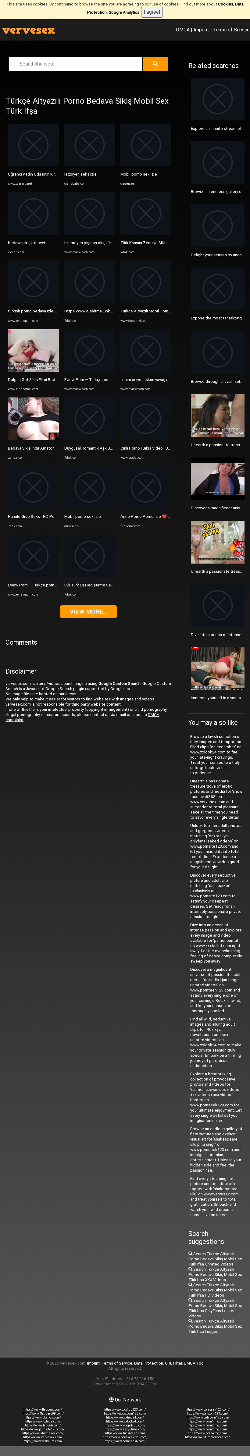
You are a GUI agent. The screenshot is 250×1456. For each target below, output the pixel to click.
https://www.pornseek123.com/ (125, 1437)
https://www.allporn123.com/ (207, 1413)
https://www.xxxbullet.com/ (42, 1441)
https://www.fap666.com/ (43, 1425)
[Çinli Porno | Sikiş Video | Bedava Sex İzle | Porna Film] (145, 438)
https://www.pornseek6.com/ (125, 1441)
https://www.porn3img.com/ (207, 1429)
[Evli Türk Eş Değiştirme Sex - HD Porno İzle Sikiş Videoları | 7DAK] (89, 575)
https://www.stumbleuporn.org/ (207, 1437)
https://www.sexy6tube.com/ (125, 1429)
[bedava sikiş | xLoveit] (33, 233)
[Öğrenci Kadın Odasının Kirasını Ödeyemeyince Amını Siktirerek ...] (33, 165)
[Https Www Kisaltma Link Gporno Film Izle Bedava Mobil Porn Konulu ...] (89, 301)
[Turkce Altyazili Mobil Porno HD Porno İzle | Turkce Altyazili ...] (145, 301)
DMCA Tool (194, 1363)
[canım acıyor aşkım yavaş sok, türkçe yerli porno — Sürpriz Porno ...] (145, 370)
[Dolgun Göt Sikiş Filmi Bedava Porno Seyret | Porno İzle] (33, 370)
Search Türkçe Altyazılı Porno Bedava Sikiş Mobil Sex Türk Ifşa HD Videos (215, 1290)
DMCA (183, 30)
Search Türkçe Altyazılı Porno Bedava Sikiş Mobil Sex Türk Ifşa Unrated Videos (215, 1259)
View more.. (88, 611)
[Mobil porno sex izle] (89, 507)
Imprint (201, 30)
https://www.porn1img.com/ (207, 1421)
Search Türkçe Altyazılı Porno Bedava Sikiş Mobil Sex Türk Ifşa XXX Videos (215, 1274)
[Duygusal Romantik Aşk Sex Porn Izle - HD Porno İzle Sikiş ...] (89, 438)
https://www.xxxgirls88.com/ (125, 1425)
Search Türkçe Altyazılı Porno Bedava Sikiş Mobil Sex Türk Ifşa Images (215, 1326)
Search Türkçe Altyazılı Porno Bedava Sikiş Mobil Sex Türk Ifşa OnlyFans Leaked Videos (215, 1308)
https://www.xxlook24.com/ (125, 1421)
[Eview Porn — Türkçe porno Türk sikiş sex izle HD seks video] (33, 575)
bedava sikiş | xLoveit (27, 242)
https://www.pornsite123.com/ (42, 1429)
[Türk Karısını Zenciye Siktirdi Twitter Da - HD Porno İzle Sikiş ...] (145, 233)
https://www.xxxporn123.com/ (125, 1413)
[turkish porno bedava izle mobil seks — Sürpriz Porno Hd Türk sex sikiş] (33, 301)
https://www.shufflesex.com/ (42, 1433)
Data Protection (148, 1363)
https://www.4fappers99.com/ (43, 1413)
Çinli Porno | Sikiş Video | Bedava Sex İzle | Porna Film (168, 448)
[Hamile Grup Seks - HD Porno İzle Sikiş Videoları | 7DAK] (33, 507)
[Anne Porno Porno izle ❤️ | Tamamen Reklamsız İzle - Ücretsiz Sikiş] (145, 507)
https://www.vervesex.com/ (42, 1437)
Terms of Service (231, 30)
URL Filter (173, 1363)
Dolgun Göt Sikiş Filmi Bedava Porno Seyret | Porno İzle (57, 379)
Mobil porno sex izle (82, 516)
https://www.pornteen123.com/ (207, 1410)
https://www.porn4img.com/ (207, 1433)
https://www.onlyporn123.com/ (207, 1417)
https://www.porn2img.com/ (207, 1425)
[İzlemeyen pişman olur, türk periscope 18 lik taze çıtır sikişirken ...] (89, 233)
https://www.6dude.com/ (42, 1421)
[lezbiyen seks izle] (89, 165)
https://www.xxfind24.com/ (125, 1417)
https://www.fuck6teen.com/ (125, 1433)
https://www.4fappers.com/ (42, 1410)
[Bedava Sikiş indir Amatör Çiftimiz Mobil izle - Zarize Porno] (33, 438)
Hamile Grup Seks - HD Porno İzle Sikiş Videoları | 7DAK (57, 516)
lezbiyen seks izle (80, 174)
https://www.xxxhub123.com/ (125, 1410)
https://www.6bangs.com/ (42, 1417)
